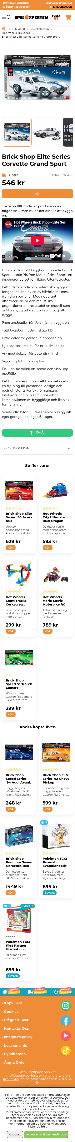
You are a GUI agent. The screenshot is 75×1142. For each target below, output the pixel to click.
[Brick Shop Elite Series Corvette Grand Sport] (17, 132)
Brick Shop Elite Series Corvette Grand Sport (31, 36)
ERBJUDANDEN (62, 6)
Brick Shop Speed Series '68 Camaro (19, 684)
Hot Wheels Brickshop (16, 33)
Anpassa (15, 1134)
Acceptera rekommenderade (46, 1134)
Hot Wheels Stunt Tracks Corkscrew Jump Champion (16, 604)
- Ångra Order (14, 1062)
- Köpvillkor (12, 1003)
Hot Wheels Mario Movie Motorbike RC (54, 600)
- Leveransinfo (14, 1045)
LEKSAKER (18, 29)
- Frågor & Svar (15, 1020)
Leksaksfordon (39, 29)
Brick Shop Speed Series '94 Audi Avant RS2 (18, 780)
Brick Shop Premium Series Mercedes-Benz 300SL (19, 864)
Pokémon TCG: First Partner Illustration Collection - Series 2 (18, 949)
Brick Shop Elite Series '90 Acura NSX (19, 517)
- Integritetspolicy (17, 1037)
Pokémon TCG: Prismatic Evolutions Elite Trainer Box (55, 864)
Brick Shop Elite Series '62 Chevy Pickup (56, 778)
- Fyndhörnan (14, 1054)
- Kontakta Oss (15, 1028)
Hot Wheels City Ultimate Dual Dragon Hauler (54, 519)
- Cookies (10, 1012)
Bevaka (50, 892)
